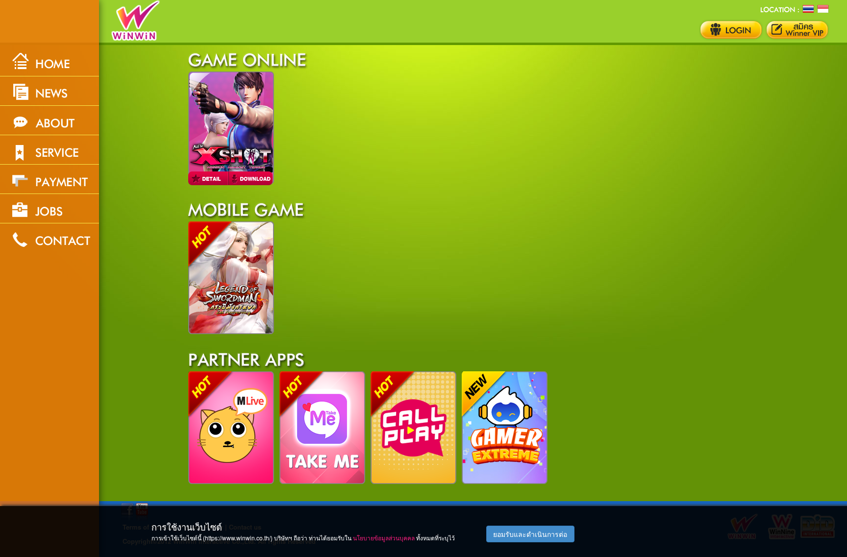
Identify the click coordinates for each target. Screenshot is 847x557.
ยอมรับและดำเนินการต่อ (530, 534)
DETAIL (209, 178)
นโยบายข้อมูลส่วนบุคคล (384, 537)
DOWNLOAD (252, 178)
